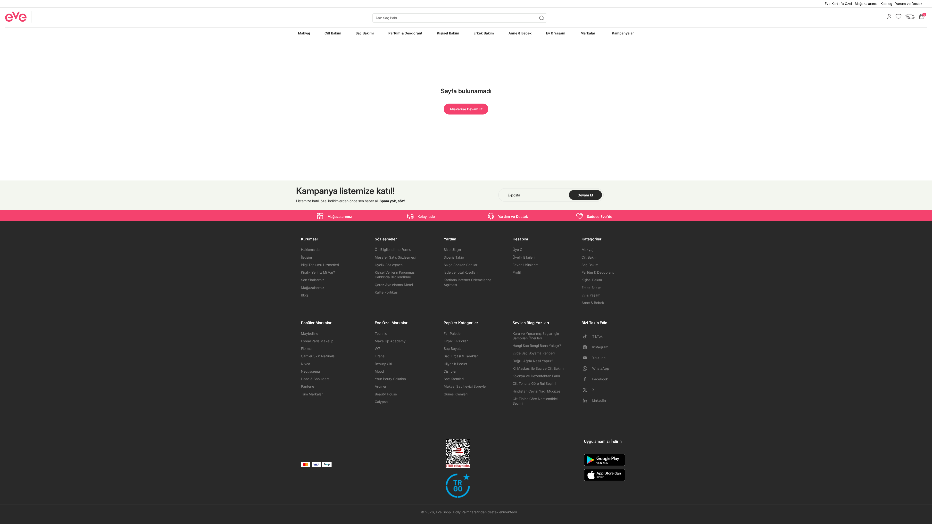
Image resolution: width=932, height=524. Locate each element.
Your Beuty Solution (390, 379)
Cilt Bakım (589, 257)
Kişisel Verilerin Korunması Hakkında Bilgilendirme (395, 274)
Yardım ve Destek (908, 4)
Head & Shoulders (315, 379)
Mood (379, 371)
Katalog (886, 4)
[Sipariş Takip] (909, 16)
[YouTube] (587, 357)
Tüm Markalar (312, 394)
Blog (304, 295)
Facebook (600, 379)
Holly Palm (461, 512)
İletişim (306, 257)
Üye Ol (518, 249)
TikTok (597, 336)
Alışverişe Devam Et (466, 109)
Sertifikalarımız (312, 280)
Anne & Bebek (593, 303)
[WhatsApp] (587, 368)
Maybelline (309, 333)
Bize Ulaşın (452, 249)
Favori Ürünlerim (525, 265)
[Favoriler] (897, 16)
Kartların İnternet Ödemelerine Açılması (467, 282)
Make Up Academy (390, 341)
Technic (381, 333)
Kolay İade (426, 216)
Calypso (381, 402)
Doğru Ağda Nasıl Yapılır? (533, 361)
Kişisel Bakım (592, 280)
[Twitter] (587, 390)
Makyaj (587, 249)
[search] (459, 18)
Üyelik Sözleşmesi (389, 265)
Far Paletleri (453, 333)
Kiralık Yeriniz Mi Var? (318, 272)
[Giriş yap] (888, 16)
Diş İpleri (450, 371)
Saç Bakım (590, 265)
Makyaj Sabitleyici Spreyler (465, 386)
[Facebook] (587, 379)
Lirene (379, 356)
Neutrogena (310, 371)
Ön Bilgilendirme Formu (393, 249)
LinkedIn (599, 400)
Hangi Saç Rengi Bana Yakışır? (537, 346)
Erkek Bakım (591, 288)
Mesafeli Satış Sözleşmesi (395, 257)
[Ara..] (541, 18)
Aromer (380, 386)
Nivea (305, 364)
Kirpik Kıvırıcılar (456, 341)
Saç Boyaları (453, 348)
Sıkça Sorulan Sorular (460, 265)
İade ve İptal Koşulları (460, 272)
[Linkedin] (587, 400)
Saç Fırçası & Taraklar (461, 356)
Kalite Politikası (386, 292)
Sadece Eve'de (599, 216)
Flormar (307, 348)
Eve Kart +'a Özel (838, 4)
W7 (377, 348)
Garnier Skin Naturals (317, 356)
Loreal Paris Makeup (317, 341)
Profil (517, 272)
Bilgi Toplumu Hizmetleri (320, 265)
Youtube (599, 358)
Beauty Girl (383, 364)
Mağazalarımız (866, 4)
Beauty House (386, 394)
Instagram (600, 347)
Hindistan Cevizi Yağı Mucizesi (537, 391)
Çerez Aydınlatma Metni (394, 285)
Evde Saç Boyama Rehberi (534, 353)
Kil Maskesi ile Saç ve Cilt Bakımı (538, 368)
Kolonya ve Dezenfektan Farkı (536, 376)
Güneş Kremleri (455, 394)
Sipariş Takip (454, 257)
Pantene (307, 386)
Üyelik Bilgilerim (525, 257)
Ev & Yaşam (591, 295)
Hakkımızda (310, 249)
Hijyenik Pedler (455, 364)
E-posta (514, 195)
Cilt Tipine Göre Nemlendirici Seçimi (535, 401)
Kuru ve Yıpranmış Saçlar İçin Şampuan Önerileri (536, 335)
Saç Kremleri (454, 379)
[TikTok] (587, 336)
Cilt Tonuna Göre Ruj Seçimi (534, 383)
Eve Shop (443, 512)
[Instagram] (587, 347)
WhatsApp (600, 368)
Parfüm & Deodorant (598, 272)
